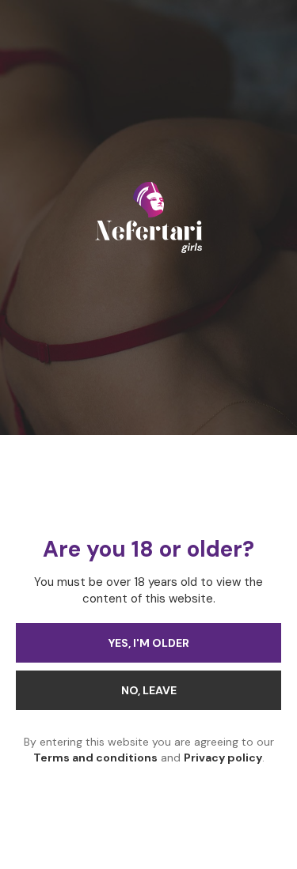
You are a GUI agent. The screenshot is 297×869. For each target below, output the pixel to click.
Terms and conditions (95, 757)
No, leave (149, 690)
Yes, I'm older (149, 643)
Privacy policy (223, 757)
